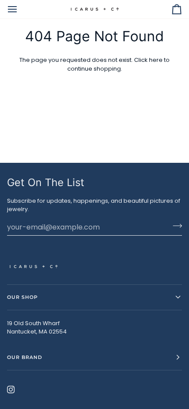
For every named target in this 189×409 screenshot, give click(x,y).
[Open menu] (20, 9)
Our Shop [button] (22, 297)
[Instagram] (11, 390)
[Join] (174, 226)
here (156, 60)
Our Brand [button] (24, 357)
